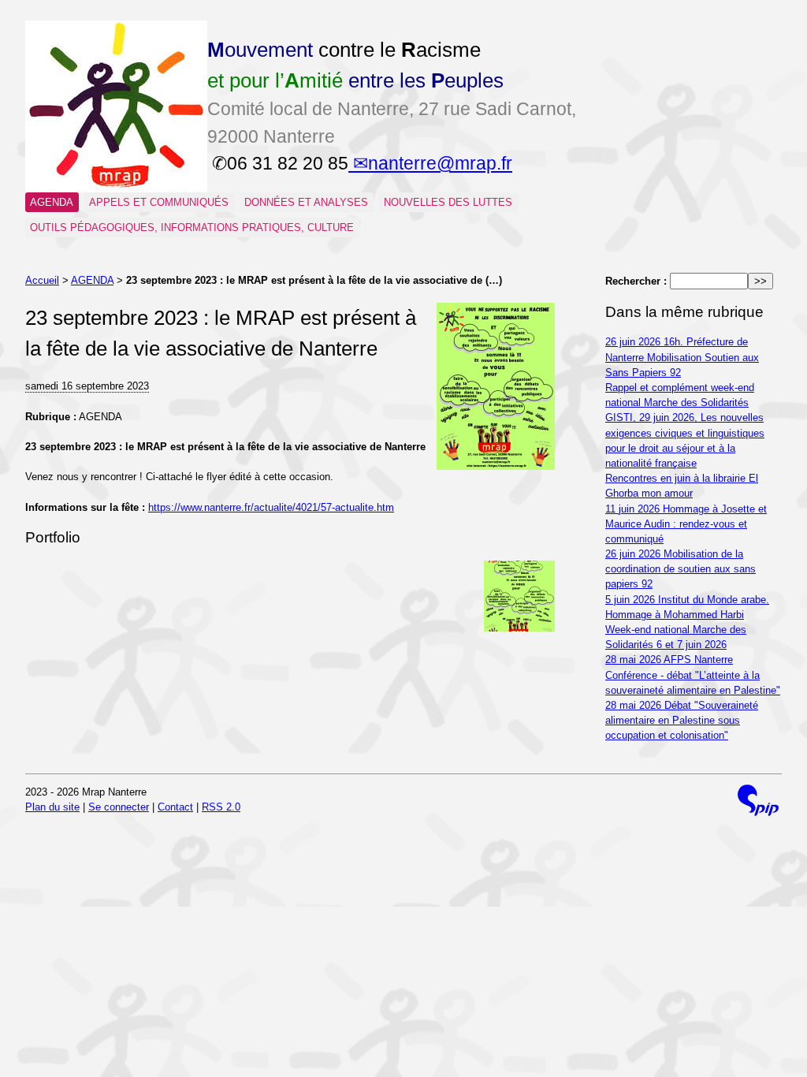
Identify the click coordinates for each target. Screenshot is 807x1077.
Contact (175, 807)
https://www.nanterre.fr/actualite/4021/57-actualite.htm (271, 507)
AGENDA (51, 202)
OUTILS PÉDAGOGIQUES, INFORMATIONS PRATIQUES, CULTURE (192, 227)
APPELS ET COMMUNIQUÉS (159, 202)
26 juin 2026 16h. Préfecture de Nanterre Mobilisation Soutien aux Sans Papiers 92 (682, 357)
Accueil (42, 280)
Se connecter (118, 807)
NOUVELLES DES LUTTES (448, 202)
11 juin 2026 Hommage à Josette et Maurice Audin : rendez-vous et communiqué (686, 524)
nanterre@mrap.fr (440, 163)
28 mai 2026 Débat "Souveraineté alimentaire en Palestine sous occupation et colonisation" (681, 720)
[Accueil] (116, 189)
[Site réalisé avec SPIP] (758, 800)
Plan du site (52, 807)
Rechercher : (636, 281)
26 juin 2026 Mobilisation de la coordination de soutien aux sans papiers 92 (680, 569)
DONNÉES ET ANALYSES (306, 202)
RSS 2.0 (221, 807)
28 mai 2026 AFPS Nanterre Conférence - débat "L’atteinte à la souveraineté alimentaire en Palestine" (692, 674)
